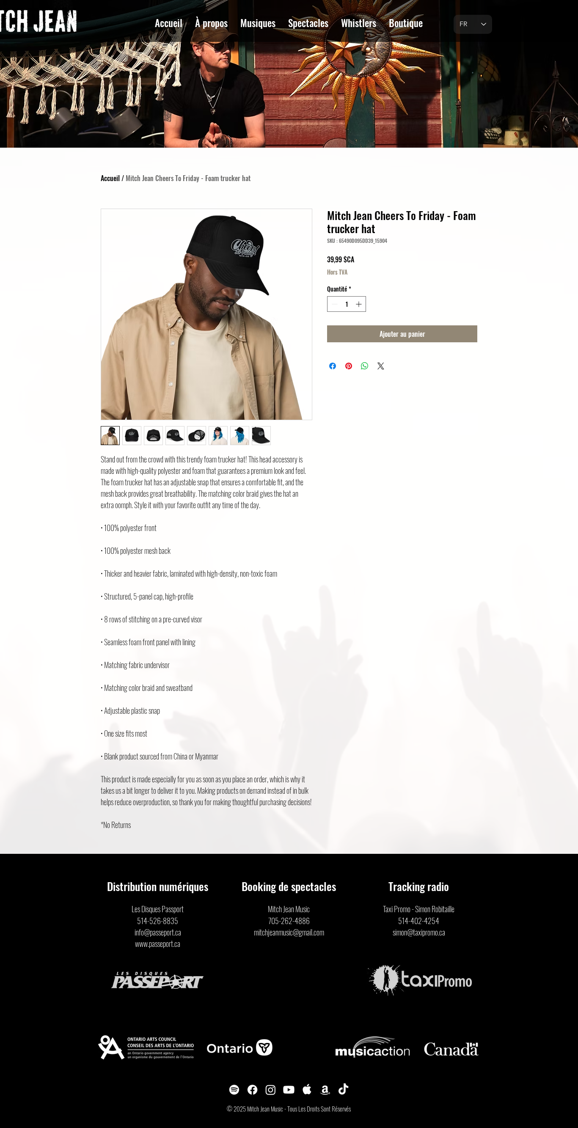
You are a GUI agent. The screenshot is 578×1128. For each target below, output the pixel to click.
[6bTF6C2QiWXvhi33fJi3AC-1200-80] (307, 1089)
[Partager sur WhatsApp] (365, 366)
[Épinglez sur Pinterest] (349, 366)
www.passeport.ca (157, 943)
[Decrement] (333, 304)
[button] (211, 21)
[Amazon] (325, 1089)
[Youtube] (288, 1089)
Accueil (110, 178)
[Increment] (359, 304)
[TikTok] (343, 1089)
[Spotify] (234, 1089)
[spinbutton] (346, 304)
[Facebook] (252, 1089)
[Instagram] (270, 1089)
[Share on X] (381, 366)
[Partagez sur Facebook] (333, 366)
